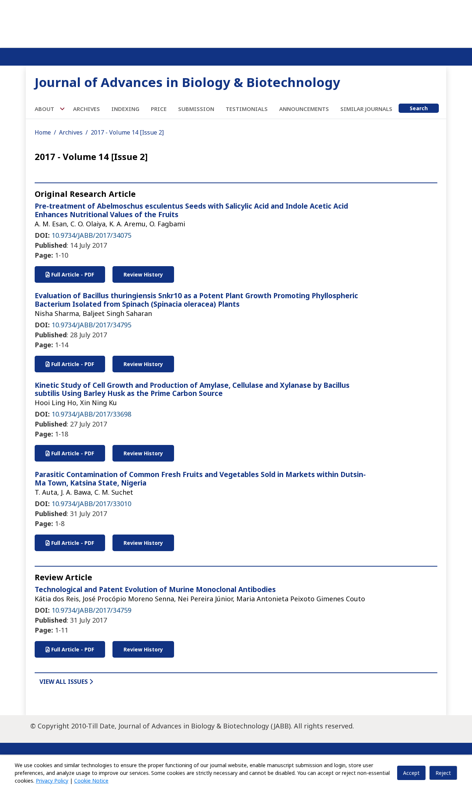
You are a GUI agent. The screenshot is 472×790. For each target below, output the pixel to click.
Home (43, 132)
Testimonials (247, 108)
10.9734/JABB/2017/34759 (91, 610)
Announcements (304, 108)
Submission (196, 108)
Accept (411, 772)
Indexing (125, 108)
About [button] (45, 108)
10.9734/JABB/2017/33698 (91, 414)
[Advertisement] (236, 22)
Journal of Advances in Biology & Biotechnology (187, 82)
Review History (143, 274)
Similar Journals (366, 108)
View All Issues (64, 682)
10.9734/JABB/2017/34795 (91, 324)
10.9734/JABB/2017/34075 (91, 235)
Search (419, 108)
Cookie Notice (91, 780)
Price (159, 108)
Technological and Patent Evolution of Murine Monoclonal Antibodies (155, 589)
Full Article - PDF (72, 274)
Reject (443, 772)
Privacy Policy (52, 780)
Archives (86, 108)
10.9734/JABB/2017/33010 (91, 503)
